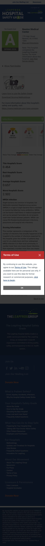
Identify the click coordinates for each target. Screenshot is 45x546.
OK (22, 288)
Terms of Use (20, 267)
